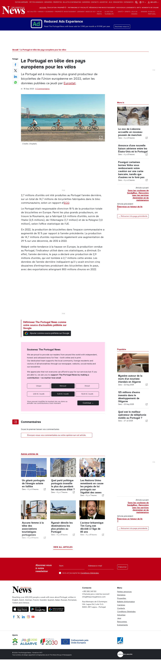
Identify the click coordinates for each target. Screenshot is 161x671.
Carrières (86, 2)
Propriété (59, 11)
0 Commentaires (42, 89)
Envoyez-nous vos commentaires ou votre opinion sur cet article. (56, 435)
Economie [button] (49, 11)
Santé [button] (120, 11)
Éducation (52, 7)
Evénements (128, 2)
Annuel (87, 386)
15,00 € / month (87, 394)
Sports (127, 11)
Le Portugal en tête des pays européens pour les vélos (43, 50)
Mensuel (63, 386)
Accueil (43, 7)
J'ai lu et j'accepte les (80, 573)
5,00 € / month (63, 394)
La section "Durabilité (109, 13)
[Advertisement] (63, 170)
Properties (57, 2)
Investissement (70, 11)
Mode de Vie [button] (90, 11)
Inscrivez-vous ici (122, 26)
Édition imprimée (21, 2)
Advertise (104, 2)
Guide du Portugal (152, 13)
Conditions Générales (89, 573)
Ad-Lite (153, 2)
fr (143, 2)
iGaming (144, 11)
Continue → (88, 403)
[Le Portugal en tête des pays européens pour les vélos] (63, 117)
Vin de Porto (99, 13)
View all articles (63, 547)
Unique (38, 386)
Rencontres (118, 2)
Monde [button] (41, 11)
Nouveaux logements (126, 7)
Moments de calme (150, 7)
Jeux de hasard (134, 13)
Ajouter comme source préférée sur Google (49, 333)
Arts (139, 7)
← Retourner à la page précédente (133, 216)
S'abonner (122, 567)
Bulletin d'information (72, 2)
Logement (81, 11)
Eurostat (69, 83)
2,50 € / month (38, 394)
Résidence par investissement (102, 7)
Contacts (95, 2)
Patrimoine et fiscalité (78, 7)
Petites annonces (36, 2)
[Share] (146, 137)
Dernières (48, 2)
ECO (66, 202)
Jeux (110, 2)
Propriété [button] (61, 7)
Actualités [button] (31, 11)
